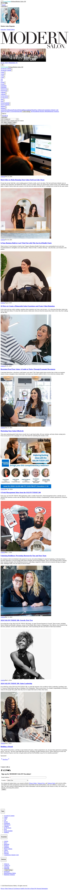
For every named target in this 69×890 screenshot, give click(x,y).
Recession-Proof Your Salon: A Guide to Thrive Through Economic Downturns (28, 369)
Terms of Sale (19, 888)
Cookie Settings (26, 111)
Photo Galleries (27, 110)
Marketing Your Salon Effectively (12, 431)
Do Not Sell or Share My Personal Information (35, 888)
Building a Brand (7, 746)
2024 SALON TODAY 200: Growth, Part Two (17, 620)
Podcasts (41, 110)
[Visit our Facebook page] (1, 3)
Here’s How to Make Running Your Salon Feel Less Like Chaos (22, 180)
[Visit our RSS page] (7, 3)
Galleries (3, 92)
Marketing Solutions (53, 111)
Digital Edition (11, 29)
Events (2, 82)
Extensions (3, 85)
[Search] (17, 119)
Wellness (3, 106)
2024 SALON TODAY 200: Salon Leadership (16, 683)
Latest (6, 124)
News (6, 110)
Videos (33, 110)
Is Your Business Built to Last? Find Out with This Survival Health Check (26, 243)
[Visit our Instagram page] (3, 3)
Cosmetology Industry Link (51, 110)
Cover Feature (7, 1)
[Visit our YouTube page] (6, 3)
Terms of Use (12, 888)
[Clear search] (18, 119)
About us (3, 111)
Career (2, 72)
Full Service (4, 88)
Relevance (12, 124)
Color (2, 75)
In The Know (4, 96)
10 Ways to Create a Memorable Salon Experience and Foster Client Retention (28, 306)
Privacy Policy (4, 888)
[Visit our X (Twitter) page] (2, 3)
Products (15, 110)
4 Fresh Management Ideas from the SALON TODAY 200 (21, 492)
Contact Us (9, 111)
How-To (37, 110)
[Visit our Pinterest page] (4, 3)
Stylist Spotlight (5, 103)
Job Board (33, 111)
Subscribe (3, 29)
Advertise (14, 111)
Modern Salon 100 (21, 1)
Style (2, 99)
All (2, 122)
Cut (2, 79)
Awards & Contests (6, 68)
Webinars (13, 1)
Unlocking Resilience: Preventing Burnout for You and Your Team (23, 556)
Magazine (10, 110)
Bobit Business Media (42, 111)
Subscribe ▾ (4, 6)
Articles (3, 110)
